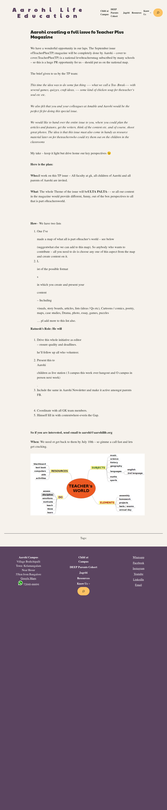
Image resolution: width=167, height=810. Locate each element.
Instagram (138, 568)
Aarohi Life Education (49, 13)
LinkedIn (138, 579)
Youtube (138, 574)
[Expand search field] (158, 12)
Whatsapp (138, 557)
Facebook (138, 563)
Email (138, 585)
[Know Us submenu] (150, 12)
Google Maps (28, 578)
